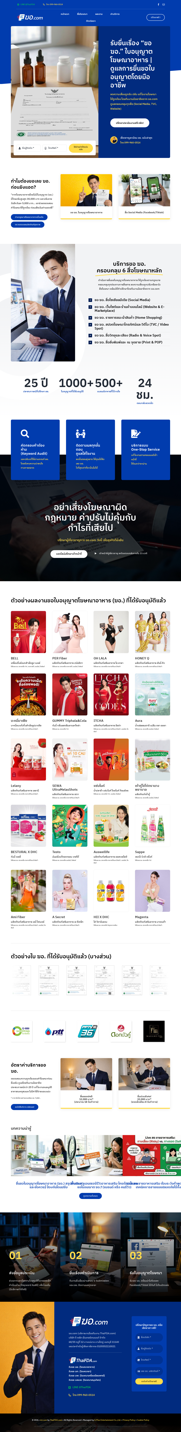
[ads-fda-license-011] (160, 980)
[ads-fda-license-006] (21, 980)
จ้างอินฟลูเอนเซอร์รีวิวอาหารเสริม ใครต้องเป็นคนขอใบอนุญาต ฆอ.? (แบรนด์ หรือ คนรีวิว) (104, 1185)
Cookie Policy (143, 1420)
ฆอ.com (43, 1420)
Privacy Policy (129, 1420)
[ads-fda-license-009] (104, 980)
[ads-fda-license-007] (49, 980)
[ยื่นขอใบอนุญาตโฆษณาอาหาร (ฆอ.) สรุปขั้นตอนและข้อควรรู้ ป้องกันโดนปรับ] (48, 1155)
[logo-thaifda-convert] (83, 1358)
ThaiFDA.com (56, 1420)
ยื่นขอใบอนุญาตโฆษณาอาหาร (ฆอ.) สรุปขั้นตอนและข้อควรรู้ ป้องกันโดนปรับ (48, 1185)
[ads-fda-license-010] (132, 980)
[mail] (163, 4)
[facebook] (158, 4)
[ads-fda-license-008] (76, 980)
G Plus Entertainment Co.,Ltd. (107, 1420)
